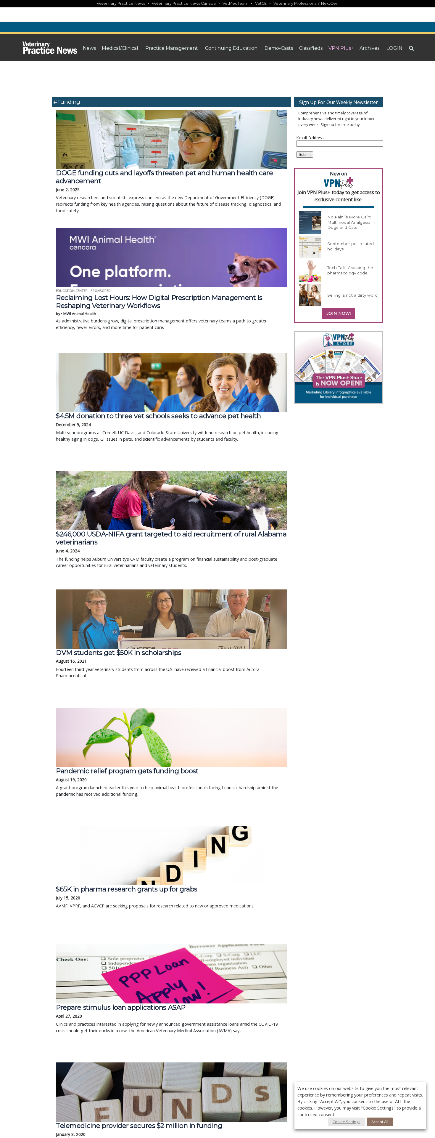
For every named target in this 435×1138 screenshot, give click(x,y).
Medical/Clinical (120, 48)
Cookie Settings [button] (346, 1121)
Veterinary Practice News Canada (184, 3)
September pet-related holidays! (350, 246)
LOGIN (394, 48)
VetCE (261, 3)
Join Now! (339, 313)
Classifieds (311, 48)
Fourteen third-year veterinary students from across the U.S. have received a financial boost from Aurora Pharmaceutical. (158, 664)
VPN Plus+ (341, 48)
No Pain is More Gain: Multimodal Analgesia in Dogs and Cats (351, 222)
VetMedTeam (235, 3)
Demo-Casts (279, 48)
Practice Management (171, 48)
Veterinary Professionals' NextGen (305, 3)
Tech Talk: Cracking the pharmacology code (350, 270)
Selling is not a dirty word (352, 295)
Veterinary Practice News (121, 3)
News (89, 48)
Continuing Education (231, 48)
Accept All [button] (379, 1121)
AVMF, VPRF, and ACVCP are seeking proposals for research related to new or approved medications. (155, 897)
